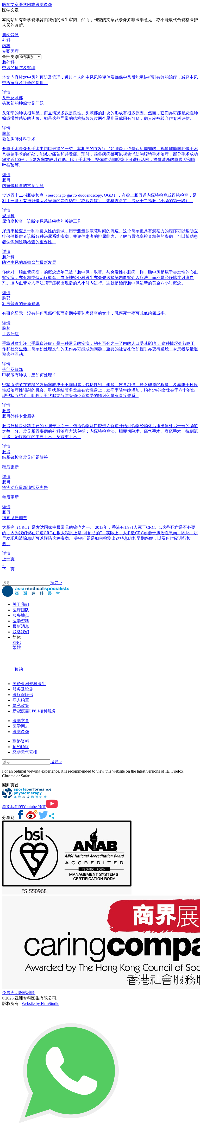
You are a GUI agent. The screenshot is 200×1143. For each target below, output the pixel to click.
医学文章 (10, 4)
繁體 (16, 647)
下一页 (8, 569)
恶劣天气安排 (25, 752)
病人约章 (20, 700)
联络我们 (20, 632)
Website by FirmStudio (40, 1003)
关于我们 (20, 604)
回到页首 (10, 785)
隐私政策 (20, 705)
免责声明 (10, 992)
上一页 (8, 559)
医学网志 (27, 4)
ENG (16, 642)
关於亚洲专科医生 (29, 683)
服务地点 (20, 615)
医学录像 (43, 4)
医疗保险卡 (22, 694)
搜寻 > (56, 582)
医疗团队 (20, 610)
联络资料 (20, 741)
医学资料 (20, 621)
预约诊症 (20, 746)
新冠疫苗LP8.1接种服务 (34, 711)
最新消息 (20, 626)
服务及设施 (22, 689)
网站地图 (27, 992)
